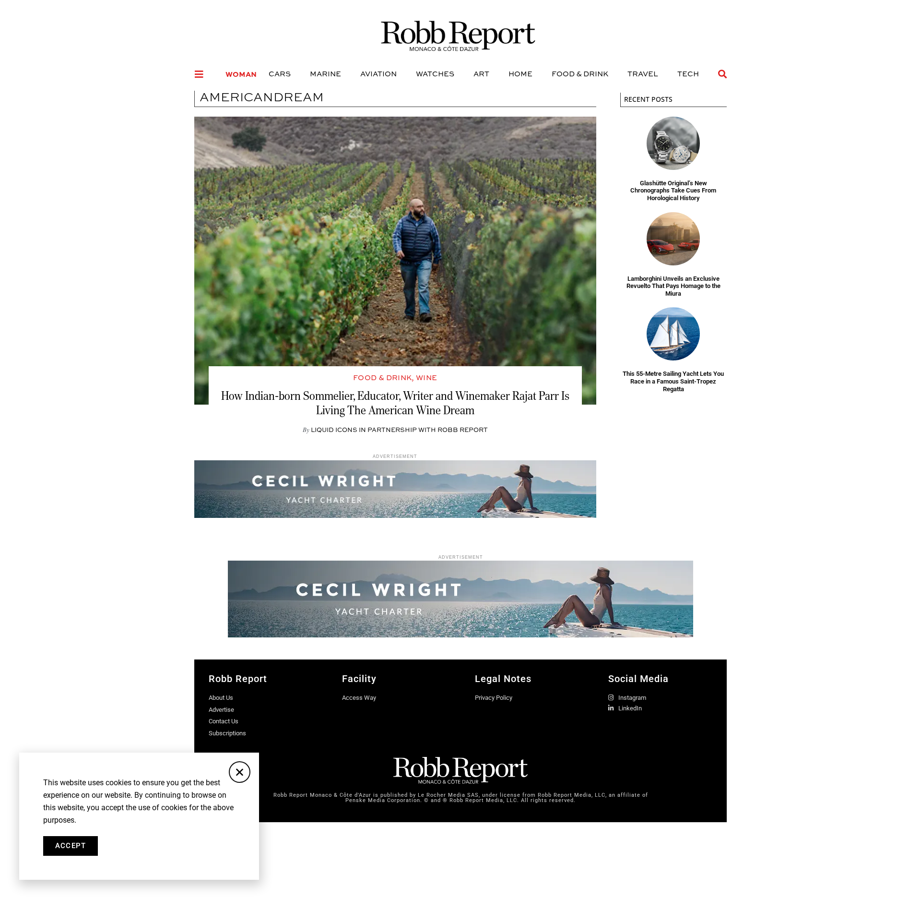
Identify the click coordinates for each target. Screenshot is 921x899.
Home (520, 74)
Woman (241, 74)
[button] (239, 772)
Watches (435, 74)
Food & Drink (580, 74)
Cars (280, 74)
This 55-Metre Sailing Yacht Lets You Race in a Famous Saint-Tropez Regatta (673, 381)
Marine (325, 74)
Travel (642, 74)
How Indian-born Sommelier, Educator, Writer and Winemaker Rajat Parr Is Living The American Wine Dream (395, 402)
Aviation (378, 74)
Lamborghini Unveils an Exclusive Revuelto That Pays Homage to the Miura (673, 286)
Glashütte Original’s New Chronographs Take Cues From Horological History (673, 191)
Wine (426, 377)
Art (481, 74)
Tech (688, 74)
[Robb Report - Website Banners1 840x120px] (395, 515)
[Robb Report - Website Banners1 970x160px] (460, 634)
